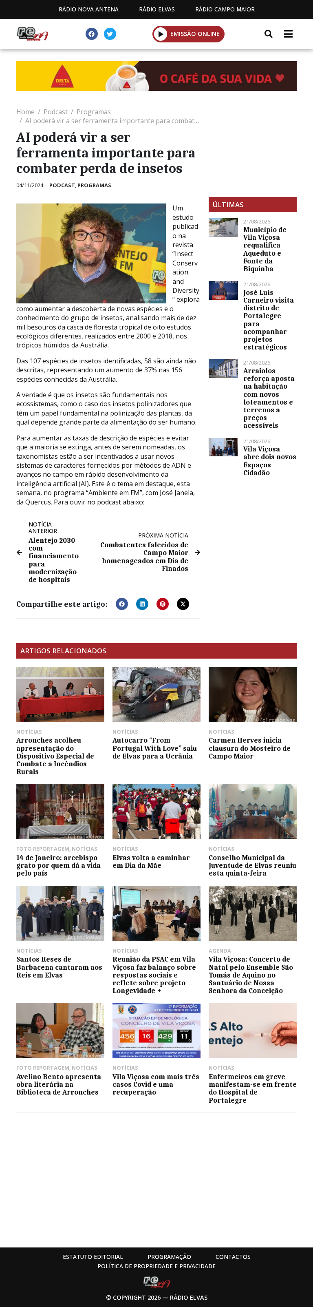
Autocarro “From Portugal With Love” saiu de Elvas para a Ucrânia (154, 748)
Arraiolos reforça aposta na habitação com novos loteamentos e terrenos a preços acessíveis (269, 398)
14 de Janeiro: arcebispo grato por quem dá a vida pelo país (58, 865)
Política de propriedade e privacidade (156, 1266)
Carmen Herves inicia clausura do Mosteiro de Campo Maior (250, 748)
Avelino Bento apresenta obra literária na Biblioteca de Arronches (58, 1084)
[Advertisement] (253, 148)
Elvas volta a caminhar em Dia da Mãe (151, 861)
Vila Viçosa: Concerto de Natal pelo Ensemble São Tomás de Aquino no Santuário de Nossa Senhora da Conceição (251, 975)
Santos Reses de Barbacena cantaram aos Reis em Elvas (59, 967)
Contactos (233, 1257)
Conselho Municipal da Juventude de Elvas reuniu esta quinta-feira (252, 865)
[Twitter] (110, 34)
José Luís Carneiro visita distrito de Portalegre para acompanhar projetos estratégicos (268, 319)
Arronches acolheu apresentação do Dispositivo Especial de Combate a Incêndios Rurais (55, 756)
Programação (169, 1257)
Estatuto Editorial (93, 1257)
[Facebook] (92, 34)
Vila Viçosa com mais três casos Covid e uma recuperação (155, 1084)
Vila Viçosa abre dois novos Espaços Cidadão (269, 461)
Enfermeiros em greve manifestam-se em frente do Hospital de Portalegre (253, 1088)
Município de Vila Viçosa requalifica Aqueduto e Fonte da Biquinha (265, 249)
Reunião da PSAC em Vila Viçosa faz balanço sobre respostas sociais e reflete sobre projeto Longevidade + (154, 975)
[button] (161, 34)
